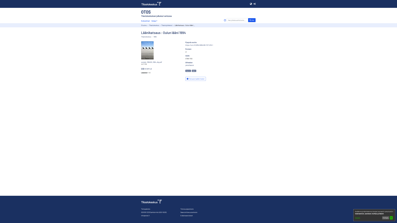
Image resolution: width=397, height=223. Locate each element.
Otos (146, 12)
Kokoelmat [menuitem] (145, 21)
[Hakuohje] (225, 20)
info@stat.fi (145, 215)
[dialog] (374, 215)
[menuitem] (154, 21)
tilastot (188, 71)
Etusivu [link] (144, 25)
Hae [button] (252, 20)
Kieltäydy (385, 218)
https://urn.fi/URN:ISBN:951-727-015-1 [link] (199, 45)
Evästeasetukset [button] (186, 215)
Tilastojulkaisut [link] (166, 25)
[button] (250, 4)
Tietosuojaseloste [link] (187, 209)
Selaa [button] (153, 21)
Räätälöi (357, 218)
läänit (194, 71)
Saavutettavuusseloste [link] (188, 212)
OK (391, 218)
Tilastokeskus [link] (154, 25)
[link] (152, 3)
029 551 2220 (145, 212)
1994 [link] (155, 37)
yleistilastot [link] (189, 65)
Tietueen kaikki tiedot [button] (196, 79)
